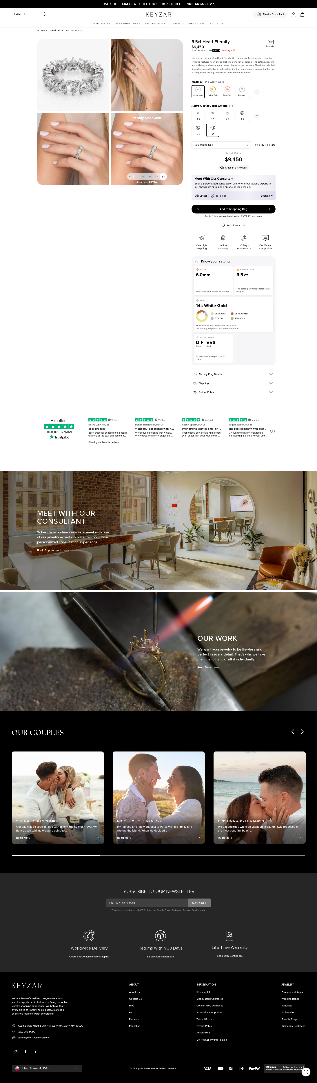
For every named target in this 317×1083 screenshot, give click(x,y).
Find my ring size (265, 144)
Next (178, 75)
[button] (102, 24)
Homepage (42, 30)
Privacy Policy (171, 910)
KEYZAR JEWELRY (149, 13)
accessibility (203, 1032)
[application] (306, 1072)
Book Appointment (49, 550)
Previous (115, 75)
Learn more (256, 216)
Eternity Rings (56, 30)
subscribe (199, 903)
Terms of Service (191, 910)
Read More (204, 667)
